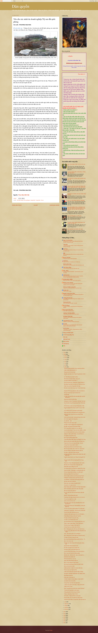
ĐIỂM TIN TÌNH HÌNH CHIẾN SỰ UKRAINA (76, 200)
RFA (64, 345)
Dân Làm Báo (66, 341)
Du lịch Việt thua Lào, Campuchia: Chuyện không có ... (74, 382)
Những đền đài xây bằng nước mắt (71, 466)
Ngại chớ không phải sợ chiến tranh (74, 215)
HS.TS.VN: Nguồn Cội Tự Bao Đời (71, 419)
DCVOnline (65, 260)
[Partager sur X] (21, 198)
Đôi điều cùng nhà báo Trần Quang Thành (72, 426)
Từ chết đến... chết (68, 420)
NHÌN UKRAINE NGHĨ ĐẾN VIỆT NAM (75, 229)
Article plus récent (17, 205)
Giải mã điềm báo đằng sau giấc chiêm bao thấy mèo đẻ (73, 265)
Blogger (51, 630)
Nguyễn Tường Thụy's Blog (69, 293)
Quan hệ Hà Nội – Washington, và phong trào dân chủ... (75, 470)
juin (65, 365)
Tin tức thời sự (18, 28)
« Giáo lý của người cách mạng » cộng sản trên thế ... (74, 584)
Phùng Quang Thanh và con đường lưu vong (72, 446)
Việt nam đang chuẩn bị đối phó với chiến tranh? (73, 472)
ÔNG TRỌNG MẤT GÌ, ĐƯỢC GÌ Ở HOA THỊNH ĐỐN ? (75, 486)
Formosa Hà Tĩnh (67, 302)
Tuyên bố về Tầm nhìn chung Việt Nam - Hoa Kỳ (73, 443)
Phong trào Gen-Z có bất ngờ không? (70, 258)
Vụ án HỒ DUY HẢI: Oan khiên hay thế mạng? (73, 410)
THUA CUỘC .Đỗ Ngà (67, 291)
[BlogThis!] (20, 198)
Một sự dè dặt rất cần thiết (69, 566)
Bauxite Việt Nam (66, 257)
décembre (66, 609)
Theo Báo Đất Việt (23, 195)
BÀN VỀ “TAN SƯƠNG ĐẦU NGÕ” (71, 495)
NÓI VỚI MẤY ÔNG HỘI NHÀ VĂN (71, 545)
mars (65, 359)
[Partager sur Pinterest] (24, 198)
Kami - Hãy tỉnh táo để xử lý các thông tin (72, 533)
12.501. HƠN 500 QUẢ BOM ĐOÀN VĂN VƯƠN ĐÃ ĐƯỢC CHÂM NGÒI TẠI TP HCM (72, 325)
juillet (65, 366)
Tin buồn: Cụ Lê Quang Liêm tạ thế (71, 519)
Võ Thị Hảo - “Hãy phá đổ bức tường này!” (72, 595)
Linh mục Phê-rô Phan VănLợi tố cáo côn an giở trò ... (74, 551)
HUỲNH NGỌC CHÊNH (67, 279)
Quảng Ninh (33, 200)
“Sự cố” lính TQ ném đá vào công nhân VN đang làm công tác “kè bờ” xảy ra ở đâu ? (72, 284)
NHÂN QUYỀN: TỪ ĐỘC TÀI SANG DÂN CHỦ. (73, 568)
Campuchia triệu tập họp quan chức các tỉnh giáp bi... (74, 514)
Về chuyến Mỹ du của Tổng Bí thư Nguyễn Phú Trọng (74, 468)
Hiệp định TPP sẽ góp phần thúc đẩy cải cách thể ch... (74, 390)
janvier (65, 355)
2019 (64, 617)
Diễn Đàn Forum (66, 339)
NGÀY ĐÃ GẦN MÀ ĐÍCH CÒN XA (71, 560)
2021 (64, 620)
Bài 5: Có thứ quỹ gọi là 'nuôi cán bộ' (71, 562)
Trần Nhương (66, 343)
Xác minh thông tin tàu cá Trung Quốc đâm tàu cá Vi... (74, 521)
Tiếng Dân (65, 244)
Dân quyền (20, 6)
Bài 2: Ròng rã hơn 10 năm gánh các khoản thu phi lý (74, 535)
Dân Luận (65, 337)
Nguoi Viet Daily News (68, 240)
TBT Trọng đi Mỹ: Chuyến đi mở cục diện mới (73, 428)
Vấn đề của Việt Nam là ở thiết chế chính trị (71, 321)
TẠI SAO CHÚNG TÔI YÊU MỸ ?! (70, 380)
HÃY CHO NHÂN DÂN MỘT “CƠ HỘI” (70, 303)
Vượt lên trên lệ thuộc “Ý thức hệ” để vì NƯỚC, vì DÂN (75, 430)
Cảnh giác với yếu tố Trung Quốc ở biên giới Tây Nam (74, 401)
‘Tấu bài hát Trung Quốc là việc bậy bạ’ (71, 590)
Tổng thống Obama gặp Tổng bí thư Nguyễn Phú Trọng (74, 439)
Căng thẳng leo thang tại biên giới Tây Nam (72, 515)
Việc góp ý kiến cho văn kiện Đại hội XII (72, 549)
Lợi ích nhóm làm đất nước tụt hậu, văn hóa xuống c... (74, 432)
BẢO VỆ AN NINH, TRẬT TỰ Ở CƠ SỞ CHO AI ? (72, 280)
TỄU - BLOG (65, 270)
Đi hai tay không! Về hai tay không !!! (71, 473)
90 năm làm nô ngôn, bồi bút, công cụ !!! (72, 378)
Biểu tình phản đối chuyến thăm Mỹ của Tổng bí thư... (74, 441)
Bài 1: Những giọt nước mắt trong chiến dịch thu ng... (74, 528)
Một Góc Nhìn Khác (67, 264)
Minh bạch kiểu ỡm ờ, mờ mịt (70, 558)
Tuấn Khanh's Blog (67, 267)
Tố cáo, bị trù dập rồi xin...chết (70, 499)
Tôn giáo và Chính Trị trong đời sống (71, 517)
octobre (66, 605)
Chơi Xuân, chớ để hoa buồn (68, 310)
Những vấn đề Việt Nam (68, 282)
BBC (64, 253)
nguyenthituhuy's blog (68, 320)
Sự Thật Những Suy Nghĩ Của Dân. (71, 376)
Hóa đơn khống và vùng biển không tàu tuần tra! (73, 450)
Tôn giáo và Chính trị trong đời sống (71, 537)
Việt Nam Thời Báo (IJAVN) (68, 313)
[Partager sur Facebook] (22, 198)
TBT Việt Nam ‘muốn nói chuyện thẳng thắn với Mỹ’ (74, 405)
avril (65, 361)
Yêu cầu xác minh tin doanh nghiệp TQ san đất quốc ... (75, 508)
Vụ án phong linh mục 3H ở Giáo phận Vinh (71, 268)
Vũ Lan (42, 200)
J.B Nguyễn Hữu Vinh (67, 297)
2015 (64, 354)
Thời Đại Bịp (66, 394)
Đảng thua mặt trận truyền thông (70, 399)
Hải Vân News (66, 328)
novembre (66, 607)
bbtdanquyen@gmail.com (74, 63)
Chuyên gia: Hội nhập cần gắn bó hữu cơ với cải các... (74, 497)
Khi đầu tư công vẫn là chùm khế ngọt (71, 452)
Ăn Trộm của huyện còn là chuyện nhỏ (71, 547)
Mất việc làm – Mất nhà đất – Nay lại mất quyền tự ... (74, 555)
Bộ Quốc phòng (20, 200)
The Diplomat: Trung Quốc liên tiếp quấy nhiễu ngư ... (74, 479)
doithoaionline (66, 275)
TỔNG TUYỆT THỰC (68, 586)
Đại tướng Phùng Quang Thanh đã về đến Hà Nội (73, 564)
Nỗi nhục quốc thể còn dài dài (70, 481)
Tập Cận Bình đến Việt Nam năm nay (71, 512)
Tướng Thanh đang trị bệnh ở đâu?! (71, 444)
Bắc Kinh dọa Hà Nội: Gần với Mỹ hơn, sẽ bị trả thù (74, 448)
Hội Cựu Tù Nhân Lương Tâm (69, 286)
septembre (66, 603)
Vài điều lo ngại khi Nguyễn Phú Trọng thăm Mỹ (73, 424)
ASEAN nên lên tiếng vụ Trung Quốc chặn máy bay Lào (75, 599)
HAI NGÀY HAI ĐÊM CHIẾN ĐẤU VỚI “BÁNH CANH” (74, 573)
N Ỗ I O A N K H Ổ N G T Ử (69, 500)
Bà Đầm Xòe (65, 290)
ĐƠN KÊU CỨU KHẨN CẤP (69, 556)
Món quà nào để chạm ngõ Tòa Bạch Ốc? (72, 392)
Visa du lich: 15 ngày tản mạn (70, 485)
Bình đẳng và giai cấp (68, 575)
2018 (64, 615)
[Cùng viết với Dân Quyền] (74, 59)
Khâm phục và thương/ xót (69, 577)
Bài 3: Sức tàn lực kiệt (68, 541)
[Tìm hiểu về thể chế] (75, 75)
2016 (64, 611)
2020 (64, 619)
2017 (64, 613)
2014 (64, 352)
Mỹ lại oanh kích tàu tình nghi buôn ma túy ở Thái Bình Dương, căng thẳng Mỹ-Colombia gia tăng (73, 277)
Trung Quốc (38, 200)
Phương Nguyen (27, 200)
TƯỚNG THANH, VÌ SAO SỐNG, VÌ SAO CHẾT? (74, 579)
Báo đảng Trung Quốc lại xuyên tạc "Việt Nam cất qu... (74, 384)
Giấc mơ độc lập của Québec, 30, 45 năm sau (71, 261)
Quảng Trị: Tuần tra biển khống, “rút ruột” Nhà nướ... (74, 433)
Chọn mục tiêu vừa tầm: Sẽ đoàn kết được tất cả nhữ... (75, 417)
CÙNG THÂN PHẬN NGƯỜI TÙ (70, 370)
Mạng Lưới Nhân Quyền (68, 332)
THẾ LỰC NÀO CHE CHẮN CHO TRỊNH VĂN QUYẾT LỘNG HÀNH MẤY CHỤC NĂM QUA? (76, 187)
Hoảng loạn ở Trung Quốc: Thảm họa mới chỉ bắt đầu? (74, 510)
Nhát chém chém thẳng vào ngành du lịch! (72, 483)
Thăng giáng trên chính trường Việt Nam (72, 592)
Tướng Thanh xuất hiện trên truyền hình (72, 582)
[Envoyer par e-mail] (19, 198)
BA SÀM (65, 323)
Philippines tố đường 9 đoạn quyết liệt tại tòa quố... (74, 477)
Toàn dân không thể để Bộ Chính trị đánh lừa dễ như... (74, 368)
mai (65, 363)
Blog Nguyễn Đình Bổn (68, 309)
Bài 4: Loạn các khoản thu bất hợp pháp (72, 553)
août (65, 601)
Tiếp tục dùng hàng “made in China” (71, 593)
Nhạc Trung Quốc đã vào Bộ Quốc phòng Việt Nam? (74, 588)
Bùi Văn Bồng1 (66, 305)
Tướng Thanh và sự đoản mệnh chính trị (72, 527)
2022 (64, 622)
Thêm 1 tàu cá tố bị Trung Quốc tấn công (72, 386)
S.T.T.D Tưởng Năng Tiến (68, 334)
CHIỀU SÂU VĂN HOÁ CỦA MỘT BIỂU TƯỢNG (73, 571)
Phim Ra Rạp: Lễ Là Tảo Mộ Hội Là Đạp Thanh (73, 597)
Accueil (36, 205)
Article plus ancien (54, 205)
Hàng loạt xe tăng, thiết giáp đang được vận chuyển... (74, 462)
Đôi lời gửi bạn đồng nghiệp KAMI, (71, 437)
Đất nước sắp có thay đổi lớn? (70, 490)
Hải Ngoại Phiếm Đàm (67, 316)
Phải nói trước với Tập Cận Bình (70, 569)
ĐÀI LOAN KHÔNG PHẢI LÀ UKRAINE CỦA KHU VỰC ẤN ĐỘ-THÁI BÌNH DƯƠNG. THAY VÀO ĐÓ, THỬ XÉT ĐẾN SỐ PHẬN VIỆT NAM (76, 209)
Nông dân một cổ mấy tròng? (69, 372)
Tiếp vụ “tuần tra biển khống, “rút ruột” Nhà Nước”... (74, 523)
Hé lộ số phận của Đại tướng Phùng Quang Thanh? (74, 475)
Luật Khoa (65, 248)
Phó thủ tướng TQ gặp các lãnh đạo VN (72, 525)
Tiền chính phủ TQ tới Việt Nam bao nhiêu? (71, 314)
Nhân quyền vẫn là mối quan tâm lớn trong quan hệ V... (75, 412)
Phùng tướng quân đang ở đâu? (70, 422)
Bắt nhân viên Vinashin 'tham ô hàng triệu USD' (73, 464)
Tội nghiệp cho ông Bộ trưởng (70, 435)
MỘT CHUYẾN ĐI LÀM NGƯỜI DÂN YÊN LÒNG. (73, 488)
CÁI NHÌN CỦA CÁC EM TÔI (69, 580)
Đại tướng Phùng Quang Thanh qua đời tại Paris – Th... (75, 539)
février (65, 357)
